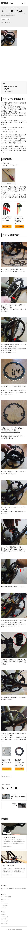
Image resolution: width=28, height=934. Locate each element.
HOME (2, 8)
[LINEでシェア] (11, 788)
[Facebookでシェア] (7, 788)
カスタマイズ (8, 8)
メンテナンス (4, 905)
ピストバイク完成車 (6, 897)
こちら (22, 127)
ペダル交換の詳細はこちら (8, 352)
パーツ (3, 901)
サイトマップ (4, 921)
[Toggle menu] (25, 2)
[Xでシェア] (3, 788)
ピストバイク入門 (5, 899)
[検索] (21, 2)
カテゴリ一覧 (4, 916)
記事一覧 (3, 914)
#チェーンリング (6, 776)
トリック (3, 907)
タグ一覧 (3, 919)
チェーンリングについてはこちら (10, 432)
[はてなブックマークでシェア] (16, 788)
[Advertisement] (14, 64)
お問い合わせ (4, 923)
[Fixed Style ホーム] (7, 3)
